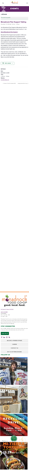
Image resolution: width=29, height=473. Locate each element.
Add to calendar (8, 63)
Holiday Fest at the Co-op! (22, 83)
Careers (14, 344)
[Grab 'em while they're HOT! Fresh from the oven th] (14, 456)
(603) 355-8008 (4, 312)
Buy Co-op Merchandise (14, 351)
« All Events (4, 14)
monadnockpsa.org (5, 79)
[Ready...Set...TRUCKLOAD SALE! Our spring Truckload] (14, 371)
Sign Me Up (5, 333)
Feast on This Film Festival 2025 (10, 83)
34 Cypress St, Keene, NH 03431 (7, 309)
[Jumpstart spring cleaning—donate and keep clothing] (14, 427)
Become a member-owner (14, 340)
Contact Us (14, 348)
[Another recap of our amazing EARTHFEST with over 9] (14, 399)
